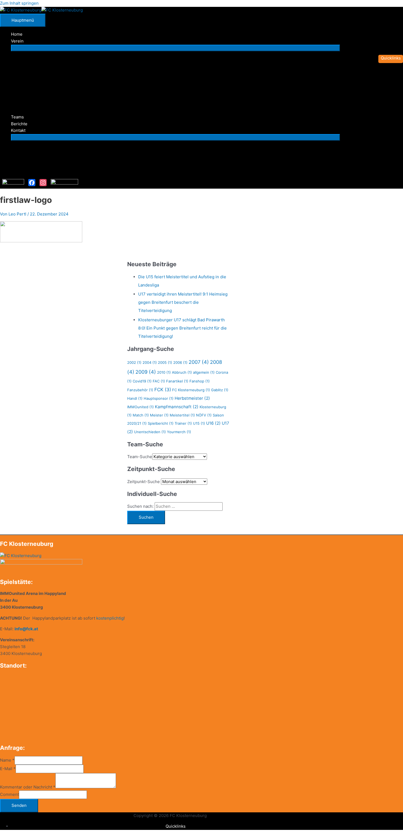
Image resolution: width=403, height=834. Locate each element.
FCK (162, 389)
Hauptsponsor (159, 398)
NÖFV (204, 415)
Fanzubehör (140, 390)
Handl (135, 398)
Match (141, 415)
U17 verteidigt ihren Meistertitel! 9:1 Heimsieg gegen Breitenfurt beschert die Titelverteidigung (183, 302)
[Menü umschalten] (175, 48)
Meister (159, 415)
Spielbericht (161, 423)
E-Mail (8, 768)
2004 (150, 362)
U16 (213, 423)
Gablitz (219, 390)
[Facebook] (31, 182)
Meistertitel (182, 415)
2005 (165, 362)
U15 (199, 423)
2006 (180, 362)
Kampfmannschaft (176, 406)
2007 (199, 362)
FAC (159, 381)
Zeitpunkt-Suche (143, 481)
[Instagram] (43, 182)
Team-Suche (139, 456)
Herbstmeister (192, 398)
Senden (19, 805)
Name (7, 760)
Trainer (183, 423)
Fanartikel (177, 381)
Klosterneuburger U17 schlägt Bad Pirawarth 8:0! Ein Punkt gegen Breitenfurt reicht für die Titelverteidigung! (182, 328)
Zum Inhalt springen (19, 3)
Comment (9, 794)
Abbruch (182, 372)
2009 (145, 372)
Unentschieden (150, 432)
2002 (134, 362)
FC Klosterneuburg (191, 390)
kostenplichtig (110, 618)
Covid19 (142, 381)
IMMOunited (140, 407)
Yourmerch (179, 432)
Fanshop (199, 381)
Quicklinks (176, 826)
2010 (164, 372)
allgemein (204, 372)
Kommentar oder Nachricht (27, 786)
